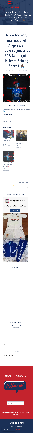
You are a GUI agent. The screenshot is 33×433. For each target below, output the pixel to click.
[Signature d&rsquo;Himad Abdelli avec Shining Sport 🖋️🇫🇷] (8, 156)
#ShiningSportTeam (6, 121)
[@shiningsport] (7, 201)
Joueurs (17, 70)
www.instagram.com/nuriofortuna (12, 117)
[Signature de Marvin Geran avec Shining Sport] (21, 135)
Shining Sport (9, 70)
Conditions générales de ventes (8, 412)
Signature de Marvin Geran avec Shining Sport (20, 143)
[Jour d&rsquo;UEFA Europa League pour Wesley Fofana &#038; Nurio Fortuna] (8, 134)
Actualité (14, 70)
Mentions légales (18, 412)
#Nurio (10, 121)
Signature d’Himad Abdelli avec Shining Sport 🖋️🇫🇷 (7, 164)
